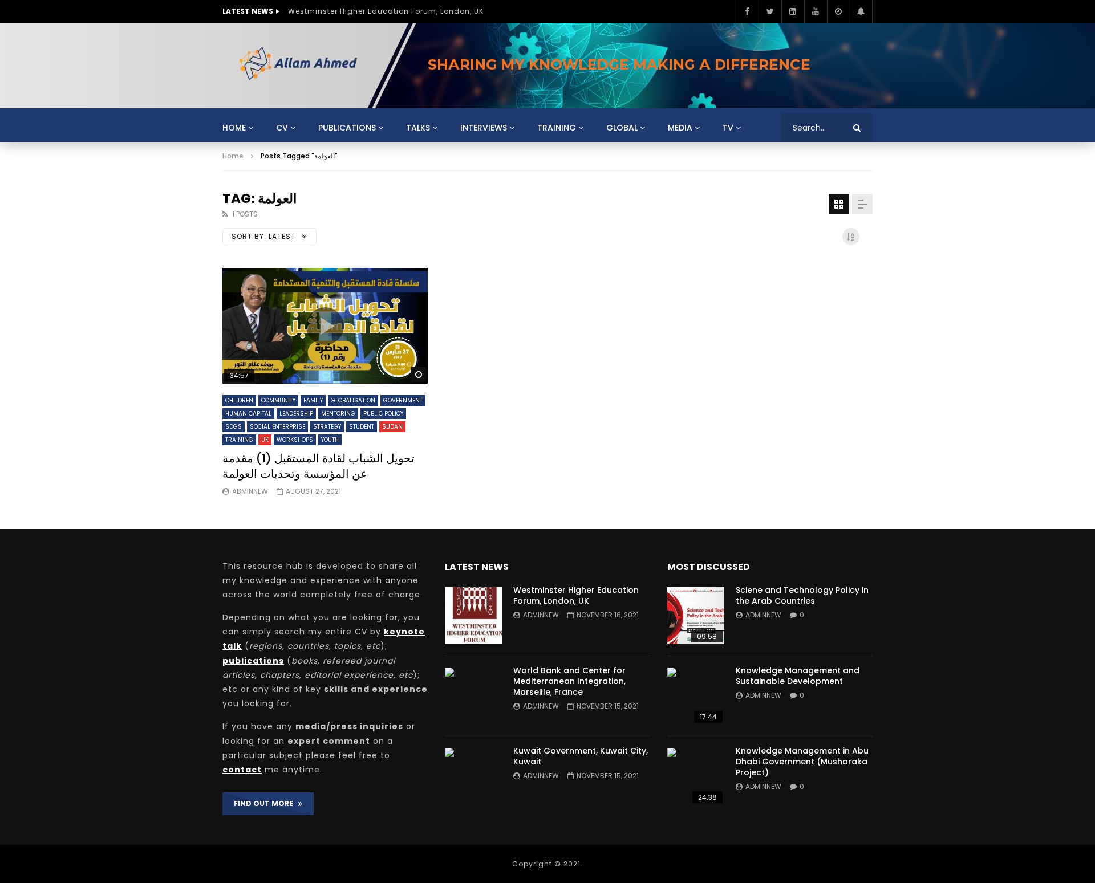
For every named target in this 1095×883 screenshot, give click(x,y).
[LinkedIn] (792, 11)
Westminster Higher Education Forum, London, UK (386, 11)
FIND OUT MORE (266, 803)
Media (680, 127)
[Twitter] (770, 11)
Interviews (483, 127)
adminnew (250, 491)
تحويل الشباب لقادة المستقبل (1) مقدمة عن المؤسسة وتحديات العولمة (318, 466)
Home (234, 127)
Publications (347, 127)
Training (556, 127)
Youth (330, 440)
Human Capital (248, 413)
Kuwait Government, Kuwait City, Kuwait (580, 756)
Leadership (296, 413)
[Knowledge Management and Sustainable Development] (695, 696)
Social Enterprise (277, 426)
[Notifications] (861, 11)
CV (282, 127)
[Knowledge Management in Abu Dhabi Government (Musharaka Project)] (695, 776)
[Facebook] (747, 11)
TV (728, 127)
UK (265, 440)
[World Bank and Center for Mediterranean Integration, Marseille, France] (473, 696)
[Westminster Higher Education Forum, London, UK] (473, 615)
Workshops (295, 440)
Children (239, 400)
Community (278, 400)
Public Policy (383, 413)
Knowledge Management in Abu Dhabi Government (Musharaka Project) (802, 761)
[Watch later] (838, 11)
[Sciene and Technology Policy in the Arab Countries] (695, 615)
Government (403, 400)
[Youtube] (815, 11)
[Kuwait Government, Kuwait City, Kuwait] (473, 776)
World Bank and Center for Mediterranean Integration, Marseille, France (569, 681)
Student (361, 426)
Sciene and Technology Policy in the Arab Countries (802, 595)
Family (313, 400)
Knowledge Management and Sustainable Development (797, 676)
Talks (418, 127)
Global (622, 127)
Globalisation (353, 400)
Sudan (392, 426)
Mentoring (338, 413)
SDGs (233, 426)
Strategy (327, 426)
